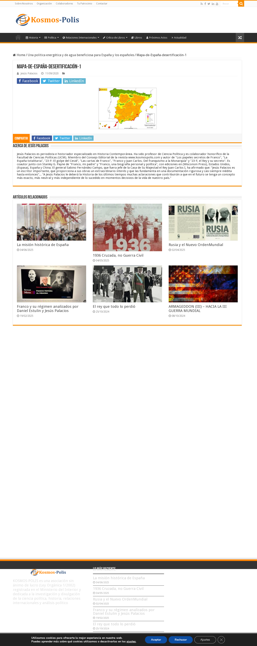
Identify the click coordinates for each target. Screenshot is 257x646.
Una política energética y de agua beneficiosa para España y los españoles (81, 55)
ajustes (131, 641)
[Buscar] (241, 4)
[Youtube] (217, 3)
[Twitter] (209, 3)
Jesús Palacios (28, 73)
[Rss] (201, 3)
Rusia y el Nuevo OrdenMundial (196, 245)
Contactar (101, 3)
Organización (44, 3)
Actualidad (180, 37)
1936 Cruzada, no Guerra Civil (118, 255)
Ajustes (205, 640)
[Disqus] (127, 387)
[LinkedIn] (213, 3)
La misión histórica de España (43, 245)
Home (20, 55)
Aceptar (156, 640)
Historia (33, 37)
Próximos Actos (158, 37)
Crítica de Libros (115, 37)
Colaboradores (64, 3)
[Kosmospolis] (47, 20)
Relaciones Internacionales (81, 37)
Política (52, 37)
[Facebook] (205, 3)
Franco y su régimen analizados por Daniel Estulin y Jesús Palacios (48, 308)
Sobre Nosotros (24, 3)
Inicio (18, 37)
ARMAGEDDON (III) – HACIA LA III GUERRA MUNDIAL (198, 308)
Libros (138, 37)
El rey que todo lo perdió (114, 306)
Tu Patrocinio (84, 3)
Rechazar (181, 640)
